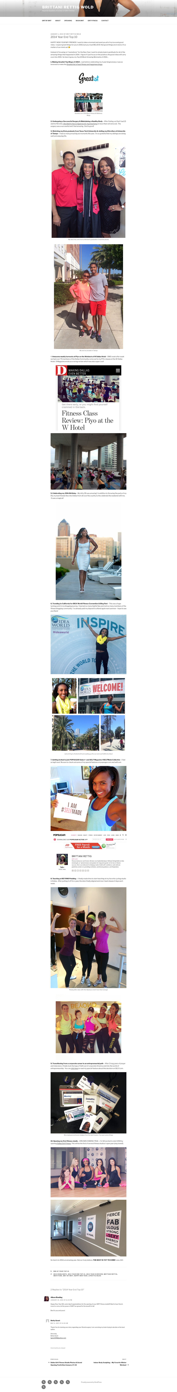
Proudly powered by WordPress (91, 1382)
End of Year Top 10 (61, 1271)
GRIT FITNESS (93, 20)
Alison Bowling (56, 1297)
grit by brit (68, 1275)
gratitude (57, 1275)
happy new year (81, 1275)
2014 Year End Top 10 (76, 1274)
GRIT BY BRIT (46, 20)
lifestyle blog (94, 1275)
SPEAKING (68, 20)
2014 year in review (94, 1274)
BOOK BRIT (80, 20)
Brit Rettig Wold (73, 34)
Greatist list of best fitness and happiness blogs (84, 64)
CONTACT (104, 20)
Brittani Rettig (110, 1274)
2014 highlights (60, 1274)
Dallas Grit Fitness (64, 1143)
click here (74, 1068)
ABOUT (57, 20)
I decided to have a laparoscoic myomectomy (80, 124)
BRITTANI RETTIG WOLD (68, 7)
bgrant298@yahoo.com (58, 1338)
